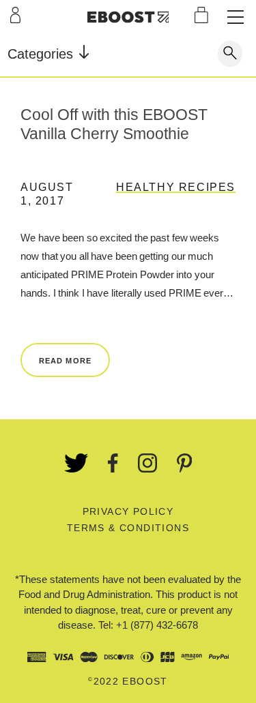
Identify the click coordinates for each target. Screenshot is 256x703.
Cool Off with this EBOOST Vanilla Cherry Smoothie (114, 124)
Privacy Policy (128, 511)
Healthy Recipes (176, 187)
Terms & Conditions (128, 527)
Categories (42, 53)
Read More (65, 361)
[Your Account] (15, 15)
